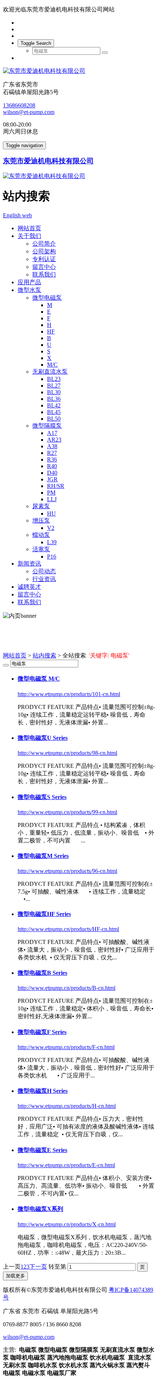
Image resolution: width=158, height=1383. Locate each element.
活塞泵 (41, 549)
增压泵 (41, 520)
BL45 (54, 412)
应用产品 (29, 282)
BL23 (54, 379)
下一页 (38, 1266)
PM (51, 492)
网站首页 (29, 228)
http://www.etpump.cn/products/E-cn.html (66, 1165)
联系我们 (44, 274)
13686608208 (19, 105)
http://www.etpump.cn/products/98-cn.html (67, 753)
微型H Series (43, 1091)
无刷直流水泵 (50, 371)
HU (51, 513)
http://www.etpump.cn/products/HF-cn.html (68, 929)
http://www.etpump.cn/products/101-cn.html (69, 694)
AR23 (54, 439)
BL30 (54, 392)
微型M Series (43, 856)
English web (17, 215)
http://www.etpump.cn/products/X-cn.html (67, 1224)
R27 (52, 453)
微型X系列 (40, 1209)
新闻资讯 (29, 563)
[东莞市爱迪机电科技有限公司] (79, 71)
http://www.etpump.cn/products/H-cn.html (67, 1106)
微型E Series (42, 1150)
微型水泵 (29, 290)
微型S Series (42, 797)
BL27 (54, 385)
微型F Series (42, 1032)
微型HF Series (44, 914)
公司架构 (44, 251)
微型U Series (43, 738)
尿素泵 (41, 506)
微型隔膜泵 (47, 426)
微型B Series (42, 973)
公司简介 (44, 243)
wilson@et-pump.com (28, 112)
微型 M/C (39, 679)
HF (51, 331)
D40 (52, 473)
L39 (52, 542)
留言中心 (44, 267)
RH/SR (55, 486)
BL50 (54, 419)
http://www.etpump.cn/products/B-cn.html (66, 988)
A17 (52, 433)
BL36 (54, 399)
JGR (52, 479)
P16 (51, 556)
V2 (50, 528)
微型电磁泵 (47, 298)
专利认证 (44, 259)
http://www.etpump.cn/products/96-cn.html (67, 871)
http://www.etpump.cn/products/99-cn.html (67, 812)
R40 (52, 466)
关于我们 (29, 236)
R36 (52, 459)
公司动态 (44, 571)
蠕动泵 (41, 535)
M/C (52, 364)
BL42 (54, 405)
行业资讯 (44, 579)
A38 (52, 446)
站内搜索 (44, 655)
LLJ (52, 499)
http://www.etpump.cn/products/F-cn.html (66, 1047)
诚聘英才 (29, 587)
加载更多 (15, 1276)
